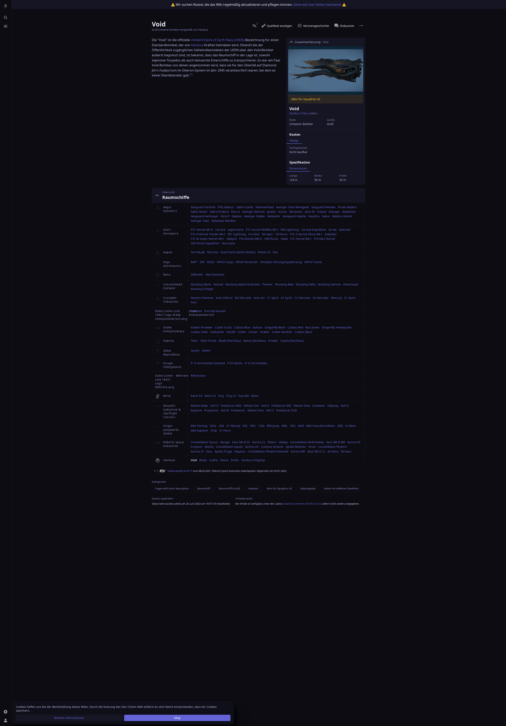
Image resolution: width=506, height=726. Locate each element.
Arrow (332, 229)
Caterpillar (217, 332)
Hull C (270, 410)
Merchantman (215, 274)
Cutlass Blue (242, 327)
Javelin (271, 211)
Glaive (224, 460)
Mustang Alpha (201, 284)
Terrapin (267, 234)
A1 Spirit (286, 298)
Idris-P (225, 216)
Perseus (346, 451)
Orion (312, 447)
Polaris (272, 442)
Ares (194, 302)
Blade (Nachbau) (230, 340)
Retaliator (273, 216)
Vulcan (282, 211)
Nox (275, 252)
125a (261, 426)
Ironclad (196, 311)
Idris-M (310, 211)
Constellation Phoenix (332, 447)
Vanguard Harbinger (204, 216)
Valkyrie (232, 239)
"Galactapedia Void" (178, 471)
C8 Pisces (281, 234)
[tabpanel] (325, 149)
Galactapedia (307, 488)
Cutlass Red (295, 327)
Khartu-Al (264, 252)
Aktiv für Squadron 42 (279, 488)
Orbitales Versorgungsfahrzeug (281, 262)
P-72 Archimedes (256, 363)
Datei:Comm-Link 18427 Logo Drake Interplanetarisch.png (171, 315)
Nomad (218, 284)
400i (284, 426)
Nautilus (314, 216)
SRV (202, 262)
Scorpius (196, 447)
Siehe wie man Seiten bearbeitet (317, 4)
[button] (69, 718)
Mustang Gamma (329, 284)
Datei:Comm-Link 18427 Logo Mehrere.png (164, 381)
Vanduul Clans (299, 113)
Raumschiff (203, 488)
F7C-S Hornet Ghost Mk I (306, 234)
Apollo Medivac (296, 447)
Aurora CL (258, 442)
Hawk (284, 239)
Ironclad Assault (215, 311)
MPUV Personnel (247, 262)
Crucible (253, 234)
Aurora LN (252, 447)
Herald (231, 332)
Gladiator (331, 234)
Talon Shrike (208, 340)
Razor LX (210, 396)
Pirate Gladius (347, 207)
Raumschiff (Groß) (229, 488)
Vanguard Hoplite (294, 216)
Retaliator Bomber (224, 221)
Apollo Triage (223, 451)
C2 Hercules (302, 298)
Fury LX (231, 396)
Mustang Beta (284, 284)
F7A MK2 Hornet (324, 239)
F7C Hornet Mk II (202, 229)
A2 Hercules (321, 298)
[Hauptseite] (5, 6)
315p (214, 430)
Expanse (196, 410)
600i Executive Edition (320, 426)
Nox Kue (212, 252)
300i (340, 426)
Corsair (253, 332)
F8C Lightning (237, 234)
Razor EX (196, 396)
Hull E (265, 405)
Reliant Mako (199, 405)
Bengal (225, 442)
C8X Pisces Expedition (205, 243)
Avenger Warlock (253, 211)
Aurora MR (298, 451)
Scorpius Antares (272, 447)
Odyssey (332, 405)
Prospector (211, 410)
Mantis (209, 447)
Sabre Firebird (219, 211)
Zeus (209, 451)
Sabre (326, 216)
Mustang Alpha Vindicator (243, 284)
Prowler (273, 340)
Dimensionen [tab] (298, 168)
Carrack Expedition (313, 229)
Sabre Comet (244, 207)
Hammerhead (265, 207)
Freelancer (238, 410)
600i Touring (199, 426)
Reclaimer (296, 211)
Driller (235, 460)
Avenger (334, 211)
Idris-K (235, 211)
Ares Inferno (224, 298)
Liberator (345, 229)
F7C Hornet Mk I (300, 239)
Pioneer (267, 284)
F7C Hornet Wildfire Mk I (262, 229)
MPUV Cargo (225, 262)
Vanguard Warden (323, 207)
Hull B (225, 410)
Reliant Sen (251, 405)
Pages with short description (172, 488)
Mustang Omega (202, 289)
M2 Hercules (243, 298)
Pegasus (239, 451)
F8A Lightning (289, 229)
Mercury (336, 298)
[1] (191, 74)
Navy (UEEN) (235, 40)
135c (293, 426)
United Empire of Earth (208, 40)
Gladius (237, 216)
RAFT (194, 262)
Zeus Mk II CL (316, 451)
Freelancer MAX (231, 405)
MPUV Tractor (313, 262)
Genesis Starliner (202, 298)
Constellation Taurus (204, 442)
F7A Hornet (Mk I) (250, 239)
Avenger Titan (200, 221)
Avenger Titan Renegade (292, 207)
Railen (206, 350)
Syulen (195, 350)
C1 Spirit (272, 298)
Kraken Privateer (202, 327)
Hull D (214, 405)
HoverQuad (350, 284)
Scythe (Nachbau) (292, 340)
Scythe (213, 460)
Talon (194, 340)
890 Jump (273, 426)
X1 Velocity (233, 426)
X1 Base (350, 426)
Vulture (257, 327)
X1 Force (224, 430)
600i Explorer (199, 430)
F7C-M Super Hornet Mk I (207, 239)
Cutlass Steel (199, 332)
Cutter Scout (223, 327)
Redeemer (349, 211)
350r (253, 426)
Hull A (345, 405)
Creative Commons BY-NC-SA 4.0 (302, 503)
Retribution (198, 375)
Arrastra (333, 451)
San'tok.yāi (198, 252)
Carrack (220, 229)
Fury (221, 396)
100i (221, 426)
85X (245, 426)
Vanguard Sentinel (203, 207)
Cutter (242, 332)
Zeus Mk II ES (241, 442)
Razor (255, 396)
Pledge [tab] (293, 140)
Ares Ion (259, 298)
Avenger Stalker (254, 216)
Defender (197, 274)
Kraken (265, 332)
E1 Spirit (349, 298)
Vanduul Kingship (253, 460)
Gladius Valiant (342, 216)
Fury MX (243, 396)
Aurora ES (354, 442)
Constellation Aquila (229, 447)
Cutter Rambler (282, 332)
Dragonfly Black (275, 327)
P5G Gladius (226, 207)
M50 (301, 426)
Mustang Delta (305, 284)
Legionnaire (236, 229)
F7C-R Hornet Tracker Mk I (208, 234)
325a (213, 426)
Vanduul (197, 45)
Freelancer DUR (286, 410)
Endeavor (318, 405)
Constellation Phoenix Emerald (268, 451)
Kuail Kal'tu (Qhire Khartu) (238, 252)
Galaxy (283, 442)
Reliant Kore (255, 410)
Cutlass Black (303, 332)
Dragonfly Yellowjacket (337, 327)
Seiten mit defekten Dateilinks (341, 488)
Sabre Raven (199, 211)
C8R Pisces (271, 239)
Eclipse (321, 211)
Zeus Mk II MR (335, 442)
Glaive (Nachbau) (254, 340)
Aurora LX (197, 451)
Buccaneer (313, 327)
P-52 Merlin (235, 363)
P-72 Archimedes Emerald (208, 363)
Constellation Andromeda (307, 442)
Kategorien (159, 481)
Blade (203, 460)
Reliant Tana (302, 405)
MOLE (211, 262)
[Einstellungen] (5, 712)
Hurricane (228, 243)
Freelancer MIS (281, 405)
